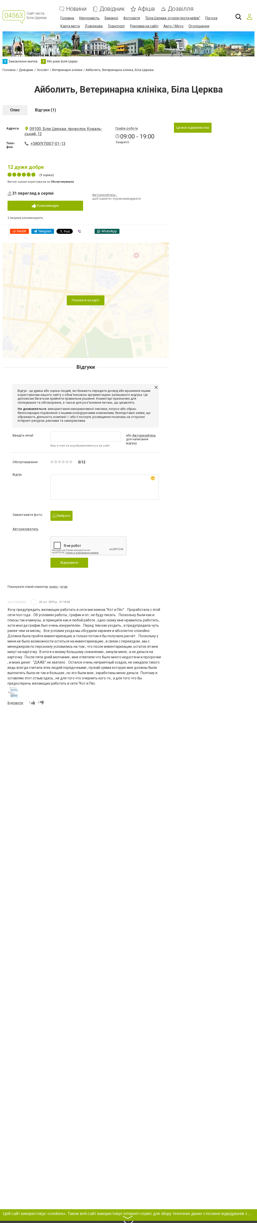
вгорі (64, 587)
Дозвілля (181, 9)
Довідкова (94, 26)
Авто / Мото (173, 26)
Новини (76, 9)
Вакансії (111, 18)
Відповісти (15, 703)
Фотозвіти (131, 18)
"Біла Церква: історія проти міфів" (172, 18)
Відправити (69, 562)
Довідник (112, 9)
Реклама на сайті (144, 26)
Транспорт (116, 26)
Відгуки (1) (45, 110)
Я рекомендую (47, 205)
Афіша (146, 9)
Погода (211, 18)
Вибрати (63, 516)
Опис (15, 110)
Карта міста (70, 26)
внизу (53, 587)
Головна (67, 18)
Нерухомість (89, 18)
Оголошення (198, 26)
